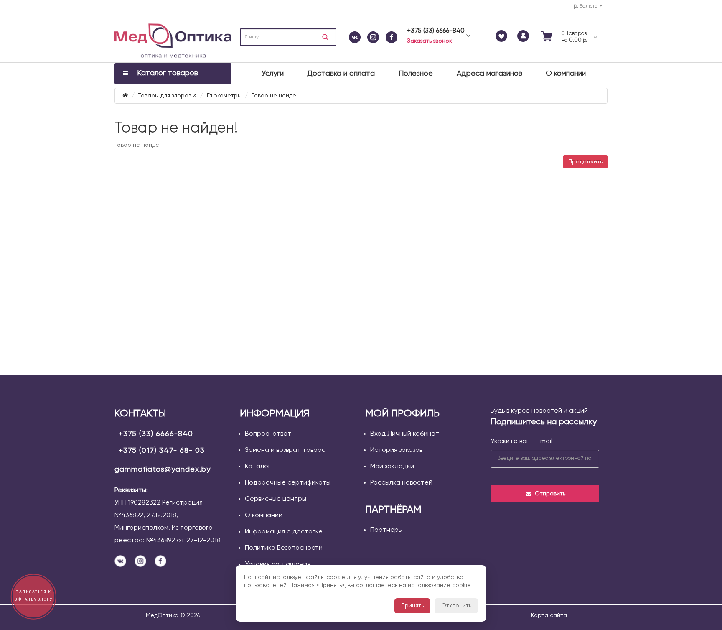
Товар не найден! (276, 96)
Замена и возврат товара (285, 450)
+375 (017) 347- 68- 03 (162, 450)
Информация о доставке (284, 531)
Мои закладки (392, 466)
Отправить (550, 494)
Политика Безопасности (284, 548)
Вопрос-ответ (268, 434)
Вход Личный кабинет (404, 434)
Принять (412, 606)
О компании (566, 73)
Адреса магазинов (489, 73)
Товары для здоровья (167, 96)
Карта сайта (549, 615)
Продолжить (585, 162)
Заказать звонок (429, 41)
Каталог (258, 466)
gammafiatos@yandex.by (162, 469)
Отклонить (456, 606)
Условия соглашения (277, 564)
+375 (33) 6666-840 (156, 434)
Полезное (416, 73)
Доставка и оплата (341, 73)
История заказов (396, 450)
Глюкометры (224, 96)
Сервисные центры (275, 499)
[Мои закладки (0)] (501, 37)
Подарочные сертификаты (287, 483)
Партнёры (386, 530)
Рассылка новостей (401, 483)
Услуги (273, 73)
